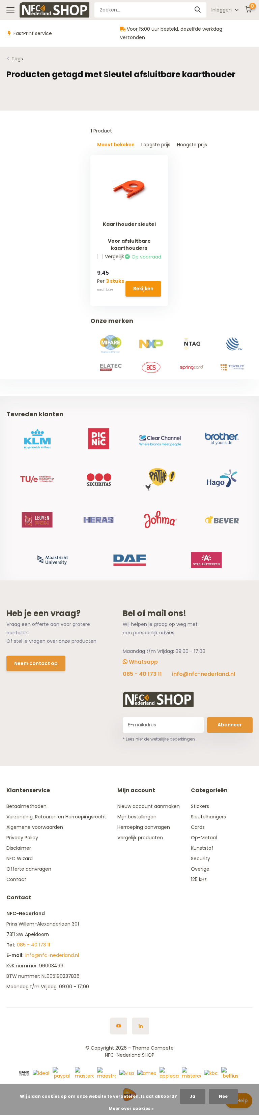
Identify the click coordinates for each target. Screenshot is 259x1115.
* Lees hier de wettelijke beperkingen (159, 739)
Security (200, 858)
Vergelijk (114, 256)
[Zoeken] (198, 10)
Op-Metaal (204, 837)
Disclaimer (18, 848)
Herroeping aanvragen (143, 827)
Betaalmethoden (26, 806)
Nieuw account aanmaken (148, 806)
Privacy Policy (22, 837)
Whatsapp (142, 662)
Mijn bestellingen (136, 816)
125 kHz (199, 879)
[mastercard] (84, 1072)
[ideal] (41, 1072)
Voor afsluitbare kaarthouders (129, 244)
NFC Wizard (19, 858)
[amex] (147, 1072)
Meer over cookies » (131, 1108)
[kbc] (211, 1072)
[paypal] (62, 1072)
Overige (200, 869)
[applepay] (169, 1072)
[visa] (127, 1072)
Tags (17, 58)
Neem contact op (36, 663)
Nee (223, 1096)
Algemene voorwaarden (34, 827)
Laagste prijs (155, 144)
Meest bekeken (116, 144)
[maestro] (106, 1072)
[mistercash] (191, 1072)
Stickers (200, 806)
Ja (192, 1096)
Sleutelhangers (208, 816)
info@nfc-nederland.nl (203, 674)
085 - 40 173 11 (142, 674)
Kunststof (202, 848)
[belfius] (231, 1072)
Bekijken (143, 288)
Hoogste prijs (192, 144)
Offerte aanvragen (28, 869)
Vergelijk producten (140, 837)
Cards (198, 827)
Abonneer (230, 724)
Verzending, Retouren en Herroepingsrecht (56, 816)
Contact (16, 879)
